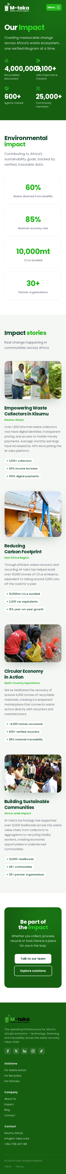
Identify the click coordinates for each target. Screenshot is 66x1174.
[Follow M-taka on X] (16, 1051)
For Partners (12, 1081)
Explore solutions (33, 971)
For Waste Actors (15, 1070)
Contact (9, 1115)
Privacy (20, 1166)
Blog (7, 1110)
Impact (9, 1104)
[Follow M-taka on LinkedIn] (24, 1051)
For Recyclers (12, 1075)
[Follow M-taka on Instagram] (33, 1051)
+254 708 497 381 (15, 1144)
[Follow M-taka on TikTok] (41, 1051)
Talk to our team (33, 959)
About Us (10, 1099)
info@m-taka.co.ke (16, 1138)
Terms (7, 1166)
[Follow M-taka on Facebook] (7, 1051)
